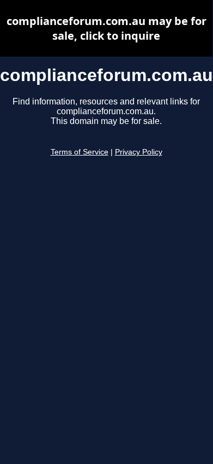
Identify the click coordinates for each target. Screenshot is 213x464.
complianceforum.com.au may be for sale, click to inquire (106, 28)
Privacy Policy (138, 152)
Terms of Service (79, 152)
